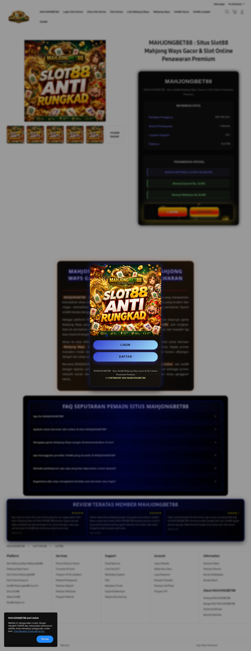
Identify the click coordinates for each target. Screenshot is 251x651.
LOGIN (125, 344)
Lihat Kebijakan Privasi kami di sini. (29, 631)
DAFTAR (125, 356)
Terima (44, 639)
